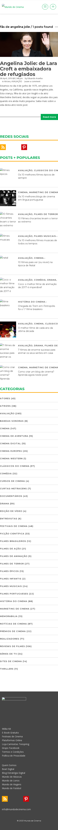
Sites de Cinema (11, 661)
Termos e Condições (13, 751)
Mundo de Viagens (11, 784)
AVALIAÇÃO (25, 170)
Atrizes (5, 406)
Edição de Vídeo (11, 511)
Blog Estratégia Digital (13, 772)
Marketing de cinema (14, 608)
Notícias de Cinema (13, 623)
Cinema (23, 192)
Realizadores (9, 638)
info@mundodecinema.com (16, 809)
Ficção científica (12, 533)
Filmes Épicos (9, 571)
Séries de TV (8, 653)
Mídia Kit (6, 728)
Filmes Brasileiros (13, 541)
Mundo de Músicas (12, 776)
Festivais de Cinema (14, 526)
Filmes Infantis (10, 578)
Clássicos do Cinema (14, 466)
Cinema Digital (10, 443)
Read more (49, 117)
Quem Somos (9, 765)
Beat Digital (8, 769)
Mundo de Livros (10, 780)
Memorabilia (9, 616)
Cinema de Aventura (14, 436)
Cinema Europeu (11, 451)
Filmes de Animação (13, 556)
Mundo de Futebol (11, 788)
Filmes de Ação (10, 548)
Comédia (40, 280)
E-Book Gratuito (10, 732)
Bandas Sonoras (12, 421)
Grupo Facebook (10, 747)
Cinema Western (11, 458)
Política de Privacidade (13, 755)
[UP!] (29, 826)
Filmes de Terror (46, 214)
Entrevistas (8, 518)
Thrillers (7, 668)
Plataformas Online (12, 740)
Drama (51, 280)
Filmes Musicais (45, 236)
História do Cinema (31, 301)
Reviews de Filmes (12, 646)
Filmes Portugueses (14, 593)
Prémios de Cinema (13, 631)
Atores (5, 398)
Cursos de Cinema (12, 481)
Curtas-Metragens (13, 488)
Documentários (11, 496)
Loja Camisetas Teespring (15, 744)
